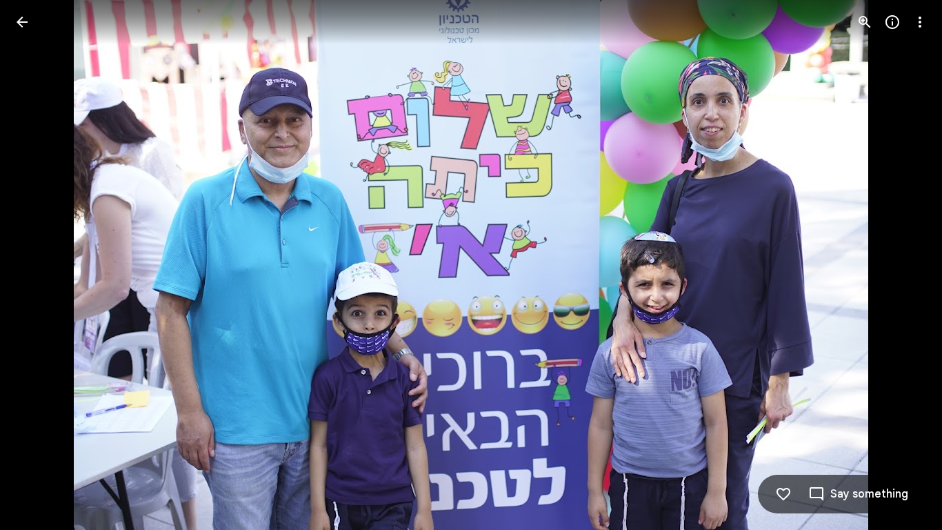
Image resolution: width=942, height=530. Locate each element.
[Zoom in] (865, 22)
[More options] (920, 22)
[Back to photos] (22, 22)
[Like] (783, 494)
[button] (38, 265)
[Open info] (892, 22)
